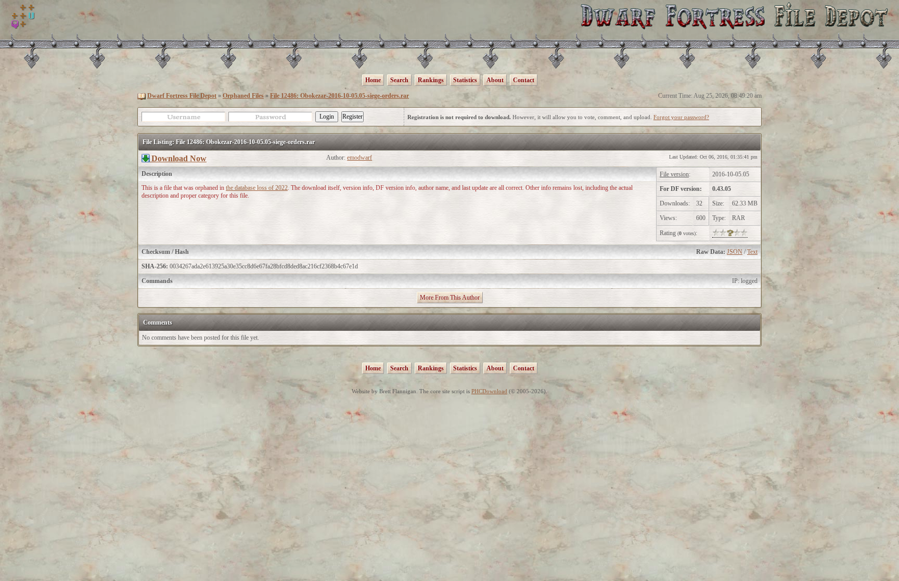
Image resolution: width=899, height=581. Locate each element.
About (495, 80)
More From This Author (450, 297)
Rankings (431, 80)
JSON (734, 251)
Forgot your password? (681, 117)
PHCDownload (489, 391)
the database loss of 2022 (257, 187)
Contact (523, 80)
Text (752, 251)
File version (674, 174)
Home (373, 80)
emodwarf (359, 157)
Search (399, 80)
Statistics (465, 80)
